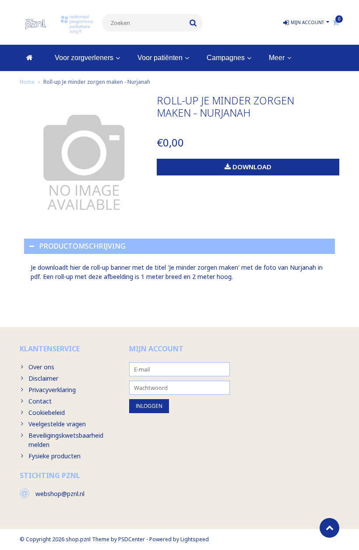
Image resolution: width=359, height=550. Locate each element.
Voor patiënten (160, 57)
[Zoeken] (193, 23)
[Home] (29, 58)
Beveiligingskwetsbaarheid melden (65, 440)
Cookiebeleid (46, 412)
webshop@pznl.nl (59, 493)
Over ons (41, 367)
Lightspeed (194, 539)
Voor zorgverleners (84, 57)
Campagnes (226, 57)
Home (27, 82)
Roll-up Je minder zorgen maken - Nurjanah (96, 82)
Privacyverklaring (52, 390)
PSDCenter (131, 539)
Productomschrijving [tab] (82, 246)
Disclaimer (43, 378)
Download (251, 166)
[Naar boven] (329, 528)
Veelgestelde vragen (57, 424)
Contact (40, 401)
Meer (277, 57)
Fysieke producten (54, 456)
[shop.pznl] (36, 23)
